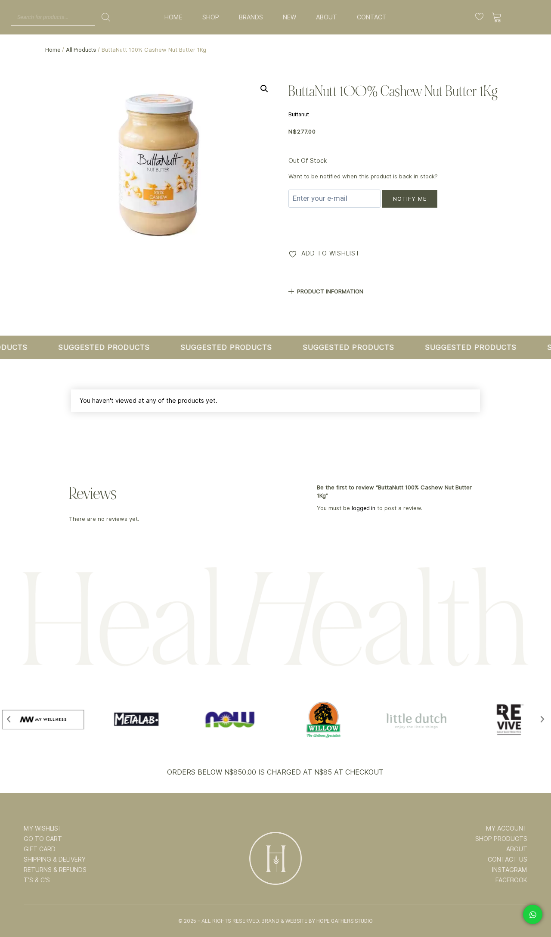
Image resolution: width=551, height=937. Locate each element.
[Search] (106, 17)
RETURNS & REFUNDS (55, 869)
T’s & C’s (37, 880)
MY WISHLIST (43, 828)
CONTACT (372, 17)
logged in (363, 508)
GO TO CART (43, 838)
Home (52, 50)
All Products (81, 50)
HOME (173, 17)
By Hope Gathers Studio (341, 921)
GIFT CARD (40, 849)
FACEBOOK (511, 880)
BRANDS (251, 17)
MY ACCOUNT (506, 828)
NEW (289, 17)
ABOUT (326, 17)
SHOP (210, 17)
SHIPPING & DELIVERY (55, 859)
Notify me (410, 198)
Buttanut (298, 114)
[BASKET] (497, 17)
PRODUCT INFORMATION (330, 291)
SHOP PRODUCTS (501, 838)
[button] (264, 89)
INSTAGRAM (509, 869)
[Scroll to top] (532, 903)
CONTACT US (507, 859)
